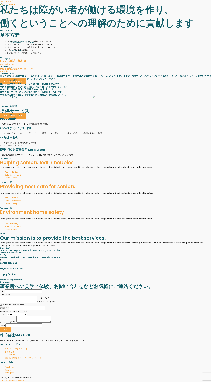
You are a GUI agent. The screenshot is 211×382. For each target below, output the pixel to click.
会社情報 (8, 67)
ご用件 (3, 314)
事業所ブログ (15, 33)
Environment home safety (32, 212)
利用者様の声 (15, 50)
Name (2, 325)
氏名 (2, 291)
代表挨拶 (13, 88)
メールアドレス (7, 294)
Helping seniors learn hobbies (37, 162)
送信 (5, 330)
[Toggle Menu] (20, 27)
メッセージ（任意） (8, 322)
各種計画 (13, 106)
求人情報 (8, 59)
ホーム (7, 12)
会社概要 (13, 80)
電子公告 (13, 97)
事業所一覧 (9, 20)
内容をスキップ (6, 1)
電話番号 (4, 308)
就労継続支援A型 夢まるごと (22, 41)
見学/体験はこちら (12, 114)
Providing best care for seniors (37, 186)
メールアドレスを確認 (46, 301)
